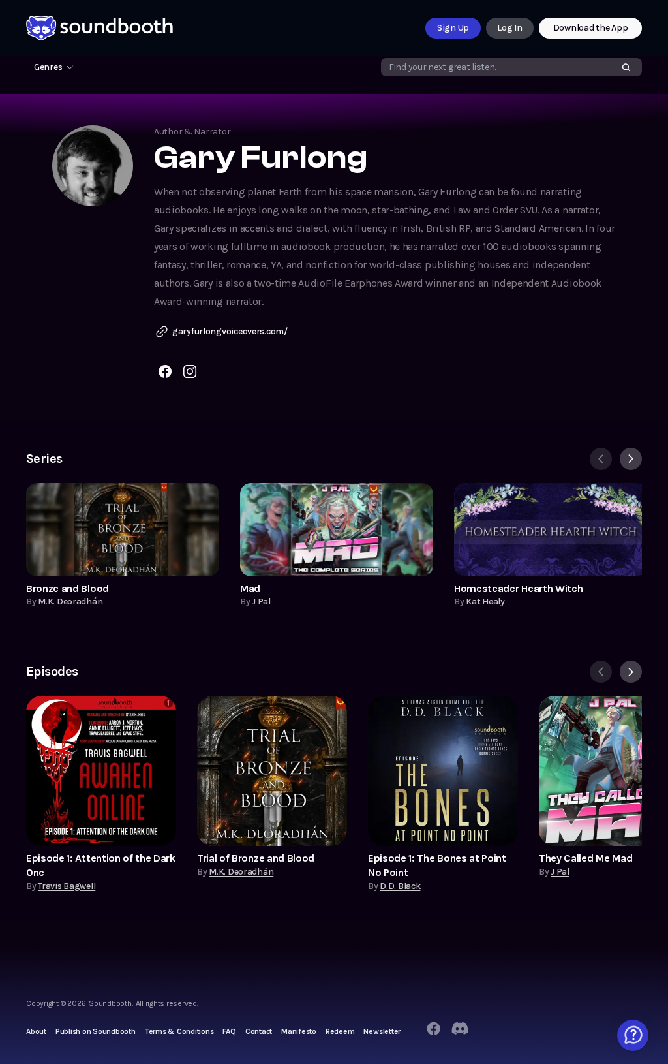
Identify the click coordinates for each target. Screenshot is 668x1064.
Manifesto (298, 1031)
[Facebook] (433, 1028)
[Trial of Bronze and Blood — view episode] (272, 771)
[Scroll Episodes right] (631, 672)
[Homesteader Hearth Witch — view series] (550, 529)
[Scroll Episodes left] (601, 672)
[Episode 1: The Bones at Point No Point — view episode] (443, 771)
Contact (258, 1031)
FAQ (228, 1031)
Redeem (340, 1031)
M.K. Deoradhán (70, 601)
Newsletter (382, 1031)
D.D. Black (400, 886)
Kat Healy (485, 601)
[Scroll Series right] (631, 459)
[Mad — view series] (336, 529)
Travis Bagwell (66, 886)
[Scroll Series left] (601, 459)
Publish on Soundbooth (95, 1031)
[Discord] (460, 1028)
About (36, 1031)
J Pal (261, 601)
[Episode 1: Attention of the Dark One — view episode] (101, 771)
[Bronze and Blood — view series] (122, 529)
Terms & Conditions (179, 1031)
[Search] (626, 67)
